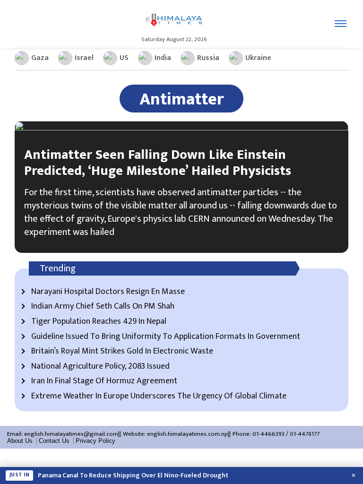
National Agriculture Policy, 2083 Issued (100, 367)
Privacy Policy (95, 440)
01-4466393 (268, 434)
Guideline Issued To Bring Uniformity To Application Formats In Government (165, 337)
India (163, 58)
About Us (20, 440)
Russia (208, 58)
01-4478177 (305, 434)
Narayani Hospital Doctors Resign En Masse (108, 292)
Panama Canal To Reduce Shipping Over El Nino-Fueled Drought (133, 475)
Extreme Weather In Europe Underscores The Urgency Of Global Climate (158, 396)
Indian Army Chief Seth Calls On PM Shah (102, 307)
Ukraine (258, 58)
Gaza (40, 58)
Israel (84, 58)
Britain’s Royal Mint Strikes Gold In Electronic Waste (122, 351)
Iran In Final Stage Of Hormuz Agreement (104, 381)
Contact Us (54, 440)
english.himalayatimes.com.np (187, 434)
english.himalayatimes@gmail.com (71, 434)
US (124, 58)
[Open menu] (340, 24)
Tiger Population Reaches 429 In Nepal (98, 322)
